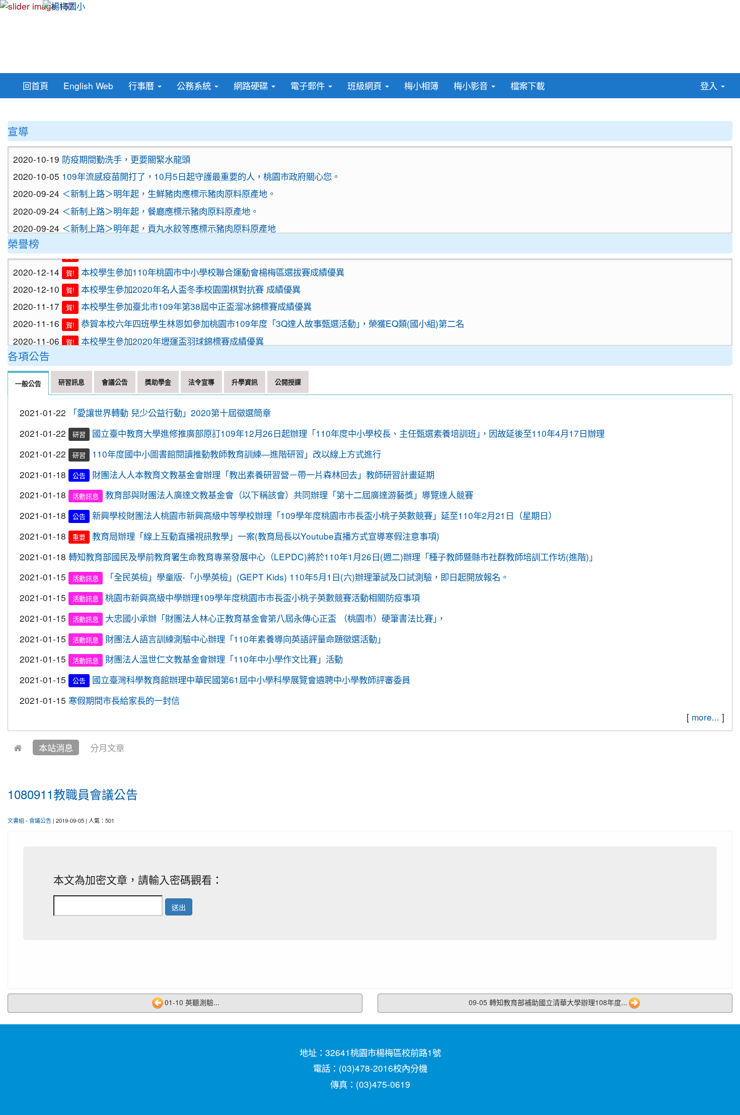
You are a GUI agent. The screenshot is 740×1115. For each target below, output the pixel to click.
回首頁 (35, 85)
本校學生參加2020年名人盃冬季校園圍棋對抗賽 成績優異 (191, 276)
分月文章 (107, 747)
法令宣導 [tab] (201, 381)
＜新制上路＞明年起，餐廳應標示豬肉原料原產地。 (160, 199)
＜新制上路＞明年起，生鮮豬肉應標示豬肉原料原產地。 (169, 182)
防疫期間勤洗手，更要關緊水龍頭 (126, 148)
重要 (79, 537)
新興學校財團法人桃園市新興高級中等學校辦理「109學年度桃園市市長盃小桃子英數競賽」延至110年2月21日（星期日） (324, 515)
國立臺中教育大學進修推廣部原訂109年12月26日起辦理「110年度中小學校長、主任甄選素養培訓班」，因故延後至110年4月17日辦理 (348, 433)
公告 (79, 475)
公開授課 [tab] (288, 381)
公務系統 (195, 85)
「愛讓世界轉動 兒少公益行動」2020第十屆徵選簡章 (169, 412)
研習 (79, 434)
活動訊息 (85, 495)
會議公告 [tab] (115, 381)
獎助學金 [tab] (158, 381)
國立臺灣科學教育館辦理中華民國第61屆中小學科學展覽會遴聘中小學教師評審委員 (251, 679)
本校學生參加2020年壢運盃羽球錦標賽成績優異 (172, 328)
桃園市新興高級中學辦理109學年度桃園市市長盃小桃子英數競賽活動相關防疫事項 (262, 597)
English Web (88, 85)
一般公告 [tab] (28, 383)
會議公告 (40, 820)
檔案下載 (527, 85)
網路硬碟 (252, 85)
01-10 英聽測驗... (192, 1002)
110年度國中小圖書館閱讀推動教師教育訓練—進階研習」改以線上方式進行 (236, 453)
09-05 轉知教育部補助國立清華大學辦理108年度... (548, 1002)
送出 (179, 907)
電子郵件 (308, 85)
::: (554, 80)
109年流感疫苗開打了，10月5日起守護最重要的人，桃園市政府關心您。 (201, 165)
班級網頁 (365, 85)
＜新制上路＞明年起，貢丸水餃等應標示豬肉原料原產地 (169, 217)
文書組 (16, 820)
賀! (70, 260)
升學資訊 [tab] (245, 381)
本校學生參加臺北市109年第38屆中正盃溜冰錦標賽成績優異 (196, 293)
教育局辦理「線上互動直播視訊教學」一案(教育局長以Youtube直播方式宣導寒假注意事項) (265, 536)
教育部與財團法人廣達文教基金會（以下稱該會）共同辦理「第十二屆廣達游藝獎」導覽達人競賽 (289, 494)
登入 (710, 85)
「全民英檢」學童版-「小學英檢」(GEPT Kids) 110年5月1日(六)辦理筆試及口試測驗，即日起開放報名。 (307, 576)
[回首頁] (18, 747)
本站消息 (56, 747)
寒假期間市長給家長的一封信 (124, 700)
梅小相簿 (421, 85)
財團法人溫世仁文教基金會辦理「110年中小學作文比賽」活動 (224, 658)
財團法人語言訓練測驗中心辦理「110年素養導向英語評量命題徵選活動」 (245, 638)
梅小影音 (472, 85)
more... (705, 716)
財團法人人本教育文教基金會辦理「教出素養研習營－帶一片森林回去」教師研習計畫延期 (263, 474)
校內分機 (410, 1068)
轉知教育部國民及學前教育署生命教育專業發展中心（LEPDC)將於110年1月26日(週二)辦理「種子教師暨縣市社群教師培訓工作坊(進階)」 (333, 556)
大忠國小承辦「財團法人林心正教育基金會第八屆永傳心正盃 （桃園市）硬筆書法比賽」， (275, 618)
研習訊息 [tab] (71, 381)
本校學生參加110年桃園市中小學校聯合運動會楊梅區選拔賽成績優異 (212, 259)
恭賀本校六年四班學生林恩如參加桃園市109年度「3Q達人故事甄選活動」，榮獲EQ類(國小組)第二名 (272, 310)
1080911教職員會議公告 (73, 794)
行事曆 (142, 85)
